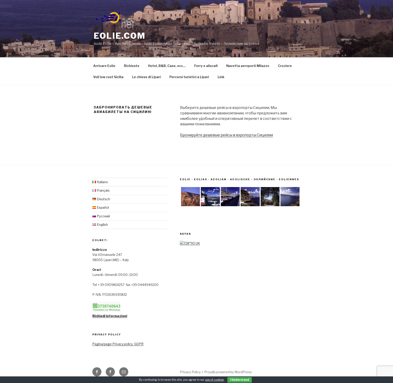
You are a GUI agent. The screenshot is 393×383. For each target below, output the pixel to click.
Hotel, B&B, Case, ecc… (167, 66)
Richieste (131, 66)
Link (221, 77)
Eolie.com (120, 36)
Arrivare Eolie (104, 66)
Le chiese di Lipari (146, 77)
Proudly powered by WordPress (228, 372)
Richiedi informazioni (109, 316)
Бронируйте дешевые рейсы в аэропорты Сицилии (226, 135)
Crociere (285, 66)
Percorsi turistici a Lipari (189, 77)
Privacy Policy (190, 372)
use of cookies (214, 379)
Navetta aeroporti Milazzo (247, 66)
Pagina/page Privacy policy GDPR (118, 344)
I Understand (239, 379)
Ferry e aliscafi (206, 66)
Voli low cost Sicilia (108, 77)
